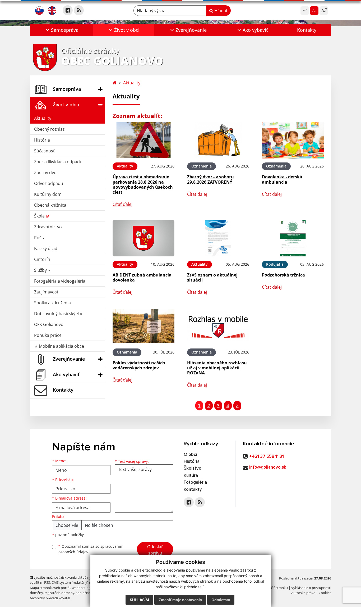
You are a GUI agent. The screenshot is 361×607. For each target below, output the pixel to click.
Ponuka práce (48, 335)
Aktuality (42, 118)
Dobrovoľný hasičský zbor (59, 313)
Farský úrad (45, 248)
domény (36, 592)
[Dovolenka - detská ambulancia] (293, 140)
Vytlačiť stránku (275, 587)
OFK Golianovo (48, 324)
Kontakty (306, 30)
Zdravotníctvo (48, 227)
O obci (190, 454)
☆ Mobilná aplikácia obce (59, 346)
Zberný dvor (46, 172)
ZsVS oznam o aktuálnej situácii (212, 277)
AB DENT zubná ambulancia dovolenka (142, 277)
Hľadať (220, 10)
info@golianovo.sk (267, 467)
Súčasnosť (44, 151)
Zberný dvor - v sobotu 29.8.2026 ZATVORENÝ (210, 179)
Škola (40, 216)
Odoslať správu (155, 550)
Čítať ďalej (122, 204)
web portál (61, 587)
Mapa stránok (41, 587)
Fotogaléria (195, 482)
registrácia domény (59, 592)
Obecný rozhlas (49, 129)
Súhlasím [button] (139, 599)
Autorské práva (303, 592)
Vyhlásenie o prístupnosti (311, 587)
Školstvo (192, 468)
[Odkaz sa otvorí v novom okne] (68, 10)
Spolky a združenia (52, 303)
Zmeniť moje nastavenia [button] (180, 599)
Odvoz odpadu (48, 183)
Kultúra (191, 475)
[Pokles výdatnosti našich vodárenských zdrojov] (143, 326)
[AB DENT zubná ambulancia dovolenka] (143, 238)
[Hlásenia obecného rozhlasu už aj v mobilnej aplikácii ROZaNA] (218, 326)
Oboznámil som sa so (90, 549)
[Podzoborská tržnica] (293, 238)
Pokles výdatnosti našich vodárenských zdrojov (139, 365)
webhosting (81, 587)
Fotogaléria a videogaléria (59, 281)
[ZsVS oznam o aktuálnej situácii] (218, 238)
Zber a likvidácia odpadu (58, 162)
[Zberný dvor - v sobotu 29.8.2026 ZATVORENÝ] (218, 140)
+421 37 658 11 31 (266, 456)
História (42, 140)
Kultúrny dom (48, 194)
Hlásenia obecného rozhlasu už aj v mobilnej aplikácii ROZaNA (217, 368)
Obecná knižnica (50, 205)
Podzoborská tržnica (283, 275)
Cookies (325, 592)
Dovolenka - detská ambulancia (282, 179)
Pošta (39, 238)
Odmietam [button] (220, 599)
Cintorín (42, 259)
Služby (41, 270)
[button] (61, 30)
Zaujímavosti (46, 292)
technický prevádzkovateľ (50, 598)
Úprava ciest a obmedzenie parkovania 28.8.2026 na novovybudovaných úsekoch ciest (143, 184)
